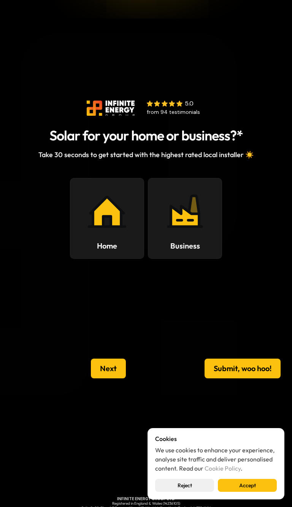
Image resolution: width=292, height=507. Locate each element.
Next (108, 368)
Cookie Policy (223, 468)
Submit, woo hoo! (242, 368)
